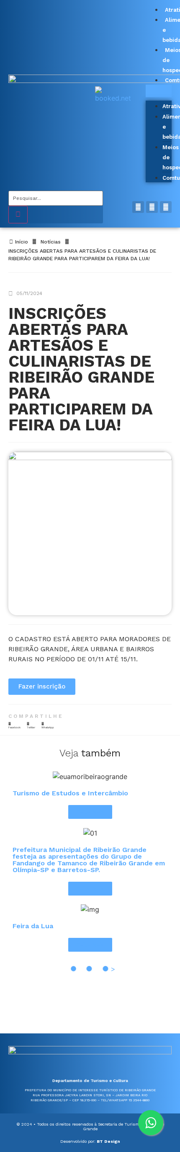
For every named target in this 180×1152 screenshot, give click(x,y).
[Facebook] (138, 207)
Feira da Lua (33, 926)
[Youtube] (166, 207)
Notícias (51, 242)
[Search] (18, 214)
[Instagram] (152, 207)
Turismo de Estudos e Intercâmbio (70, 793)
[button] (159, 91)
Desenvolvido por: (90, 1141)
